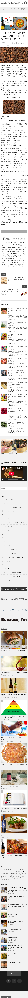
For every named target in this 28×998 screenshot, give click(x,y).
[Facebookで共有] (14, 231)
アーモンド (11, 872)
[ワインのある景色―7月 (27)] (4, 956)
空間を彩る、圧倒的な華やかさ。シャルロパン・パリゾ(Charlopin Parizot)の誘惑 (17, 947)
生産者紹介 (6, 580)
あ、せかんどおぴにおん (9, 499)
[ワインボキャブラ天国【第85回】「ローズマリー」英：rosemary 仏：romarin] (4, 324)
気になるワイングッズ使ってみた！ (11, 576)
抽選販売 (6, 568)
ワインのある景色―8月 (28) (14, 929)
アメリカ (20, 872)
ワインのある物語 (7, 545)
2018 (18, 875)
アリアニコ (4, 869)
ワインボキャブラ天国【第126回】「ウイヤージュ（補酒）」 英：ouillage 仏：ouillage (17, 310)
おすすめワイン (7, 503)
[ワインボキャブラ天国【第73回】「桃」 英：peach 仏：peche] (4, 361)
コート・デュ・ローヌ (12, 43)
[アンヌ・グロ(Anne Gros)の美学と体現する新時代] (4, 899)
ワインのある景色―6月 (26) (14, 962)
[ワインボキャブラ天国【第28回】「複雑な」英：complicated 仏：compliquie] (4, 349)
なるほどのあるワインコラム (10, 526)
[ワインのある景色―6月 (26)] (4, 964)
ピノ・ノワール (21, 43)
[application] (14, 473)
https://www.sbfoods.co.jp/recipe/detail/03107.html (14, 175)
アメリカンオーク (7, 878)
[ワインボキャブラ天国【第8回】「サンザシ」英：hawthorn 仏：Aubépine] (4, 336)
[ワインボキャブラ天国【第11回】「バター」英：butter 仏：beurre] (4, 385)
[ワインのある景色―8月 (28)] (4, 932)
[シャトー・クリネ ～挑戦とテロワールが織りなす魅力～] (4, 923)
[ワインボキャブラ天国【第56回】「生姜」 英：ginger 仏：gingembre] (4, 280)
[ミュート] (23, 479)
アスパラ (24, 876)
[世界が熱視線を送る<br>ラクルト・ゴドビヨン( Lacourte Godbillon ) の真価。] (4, 940)
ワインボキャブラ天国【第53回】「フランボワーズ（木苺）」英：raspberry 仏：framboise (17, 410)
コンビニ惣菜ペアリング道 (9, 511)
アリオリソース (20, 873)
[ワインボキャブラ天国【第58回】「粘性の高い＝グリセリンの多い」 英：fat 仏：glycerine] (24, 292)
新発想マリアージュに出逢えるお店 (11, 572)
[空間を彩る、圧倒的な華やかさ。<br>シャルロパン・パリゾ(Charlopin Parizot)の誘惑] (4, 948)
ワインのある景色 (7, 541)
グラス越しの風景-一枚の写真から (11, 507)
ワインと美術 (6, 538)
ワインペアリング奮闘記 (9, 549)
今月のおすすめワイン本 (9, 564)
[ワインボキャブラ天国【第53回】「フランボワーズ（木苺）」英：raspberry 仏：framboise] (4, 411)
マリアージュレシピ (8, 534)
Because (13, 873)
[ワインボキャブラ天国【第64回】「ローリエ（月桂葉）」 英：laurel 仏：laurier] (4, 424)
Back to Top (14, 973)
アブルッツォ (16, 878)
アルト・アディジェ (15, 876)
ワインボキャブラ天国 (12, 42)
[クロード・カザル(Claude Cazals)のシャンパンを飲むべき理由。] (4, 915)
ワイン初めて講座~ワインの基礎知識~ (12, 557)
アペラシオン (21, 869)
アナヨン (12, 875)
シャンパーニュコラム (8, 515)
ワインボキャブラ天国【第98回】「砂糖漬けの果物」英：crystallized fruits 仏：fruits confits (17, 396)
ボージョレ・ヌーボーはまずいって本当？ (10, 786)
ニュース (6, 530)
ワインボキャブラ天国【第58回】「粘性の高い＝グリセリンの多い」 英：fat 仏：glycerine (10, 291)
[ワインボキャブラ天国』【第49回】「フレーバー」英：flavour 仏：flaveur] (4, 373)
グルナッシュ (4, 43)
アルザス (8, 879)
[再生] (2, 479)
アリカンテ (12, 869)
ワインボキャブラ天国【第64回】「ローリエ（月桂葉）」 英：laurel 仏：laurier (17, 423)
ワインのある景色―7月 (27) (14, 954)
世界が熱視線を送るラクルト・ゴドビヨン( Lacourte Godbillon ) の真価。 (15, 939)
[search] (26, 488)
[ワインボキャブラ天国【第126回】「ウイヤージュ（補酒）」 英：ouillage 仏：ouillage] (4, 311)
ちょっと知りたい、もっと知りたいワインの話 (14, 522)
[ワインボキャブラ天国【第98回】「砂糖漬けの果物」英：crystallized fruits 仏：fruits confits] (4, 397)
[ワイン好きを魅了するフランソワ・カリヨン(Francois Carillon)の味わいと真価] (4, 907)
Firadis (17, 986)
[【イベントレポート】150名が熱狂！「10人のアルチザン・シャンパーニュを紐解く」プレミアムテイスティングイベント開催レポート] (4, 890)
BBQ (8, 873)
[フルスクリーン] (25, 479)
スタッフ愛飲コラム (8, 518)
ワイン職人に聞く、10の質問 (10, 561)
